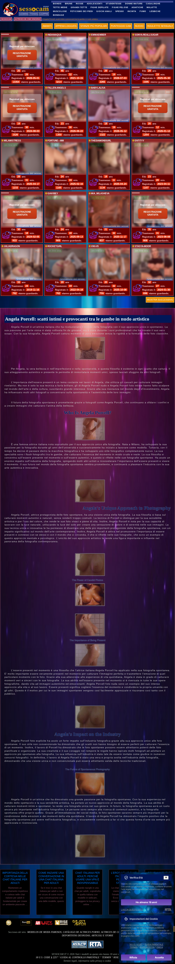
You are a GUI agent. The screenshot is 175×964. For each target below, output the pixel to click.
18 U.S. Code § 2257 (47, 957)
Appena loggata (66, 26)
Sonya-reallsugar (146, 35)
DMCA (160, 947)
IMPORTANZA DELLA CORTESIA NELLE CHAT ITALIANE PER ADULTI (15, 877)
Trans (34, 13)
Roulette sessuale (160, 26)
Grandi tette (79, 7)
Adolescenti (94, 4)
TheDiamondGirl (101, 140)
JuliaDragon (12, 246)
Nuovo (139, 26)
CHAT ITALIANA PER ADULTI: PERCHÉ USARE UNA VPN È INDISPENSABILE (87, 877)
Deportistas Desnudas (76, 935)
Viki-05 (95, 246)
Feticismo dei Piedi (81, 11)
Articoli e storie (102, 935)
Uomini (23, 13)
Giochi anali (104, 11)
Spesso (119, 11)
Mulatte (152, 7)
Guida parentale (154, 944)
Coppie (43, 13)
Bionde (57, 4)
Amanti (47, 26)
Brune (69, 4)
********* (5, 35)
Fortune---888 (56, 140)
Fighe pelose (120, 7)
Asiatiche (137, 7)
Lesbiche (155, 11)
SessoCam (6, 19)
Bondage (58, 15)
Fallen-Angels (57, 88)
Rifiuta (133, 957)
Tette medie (60, 7)
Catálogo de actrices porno (81, 932)
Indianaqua (54, 35)
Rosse (79, 4)
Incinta (131, 11)
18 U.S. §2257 (136, 944)
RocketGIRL (55, 246)
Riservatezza (147, 947)
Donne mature (134, 4)
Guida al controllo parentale (79, 957)
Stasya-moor (143, 246)
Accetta (159, 957)
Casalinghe (153, 4)
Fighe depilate (100, 7)
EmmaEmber (98, 35)
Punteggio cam (121, 26)
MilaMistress (12, 140)
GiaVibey (53, 193)
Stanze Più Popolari (93, 26)
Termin (106, 957)
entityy (139, 140)
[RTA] (168, 909)
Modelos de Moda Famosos (44, 932)
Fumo (143, 11)
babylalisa (98, 88)
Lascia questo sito (132, 909)
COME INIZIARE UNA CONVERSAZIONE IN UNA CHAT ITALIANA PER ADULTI (51, 877)
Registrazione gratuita (22, 55)
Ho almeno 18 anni (146, 902)
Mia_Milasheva (100, 193)
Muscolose (60, 11)
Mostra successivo (160, 299)
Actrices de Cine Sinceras (117, 932)
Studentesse (114, 4)
